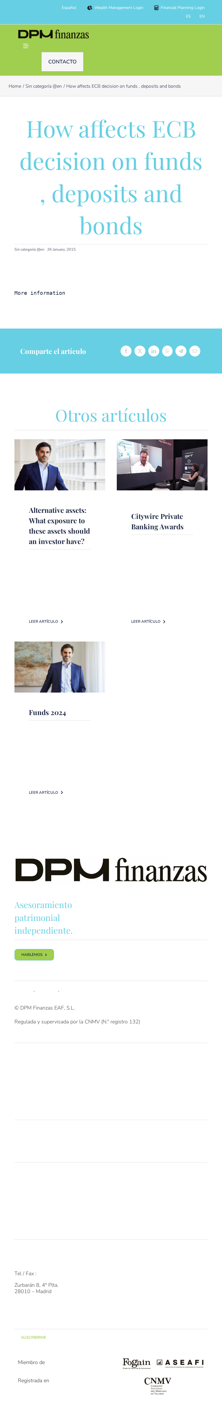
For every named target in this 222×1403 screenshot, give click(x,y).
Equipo (22, 1185)
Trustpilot (47, 989)
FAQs (20, 1250)
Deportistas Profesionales (43, 1099)
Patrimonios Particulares (42, 1054)
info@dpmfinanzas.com (41, 1262)
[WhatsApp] (167, 351)
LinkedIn (24, 989)
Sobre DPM (27, 1173)
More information (39, 293)
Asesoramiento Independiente (48, 1131)
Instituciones (28, 1088)
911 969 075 (53, 1273)
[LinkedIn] (154, 351)
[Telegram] (181, 351)
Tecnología (26, 1196)
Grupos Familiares (35, 1065)
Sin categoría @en (29, 249)
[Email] (195, 351)
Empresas (25, 1076)
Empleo (23, 1208)
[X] (140, 351)
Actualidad (26, 1219)
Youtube (70, 989)
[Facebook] (126, 351)
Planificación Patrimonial (42, 1142)
